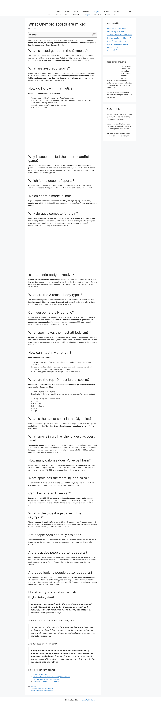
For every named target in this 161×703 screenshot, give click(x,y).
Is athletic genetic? (40, 674)
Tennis (76, 12)
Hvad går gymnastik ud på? (117, 41)
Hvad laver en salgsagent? (117, 28)
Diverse (116, 12)
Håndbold (67, 12)
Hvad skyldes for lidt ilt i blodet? (119, 38)
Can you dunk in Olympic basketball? (47, 679)
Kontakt (93, 700)
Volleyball (96, 12)
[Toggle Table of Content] (93, 35)
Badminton (85, 12)
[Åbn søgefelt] (130, 11)
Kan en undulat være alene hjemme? (41, 690)
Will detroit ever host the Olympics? (46, 682)
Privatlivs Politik (85, 700)
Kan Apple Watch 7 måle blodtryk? (119, 35)
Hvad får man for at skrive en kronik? (41, 688)
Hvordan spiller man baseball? (118, 44)
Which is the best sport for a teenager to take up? (51, 677)
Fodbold (57, 12)
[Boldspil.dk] (37, 12)
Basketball (106, 12)
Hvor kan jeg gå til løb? (115, 32)
